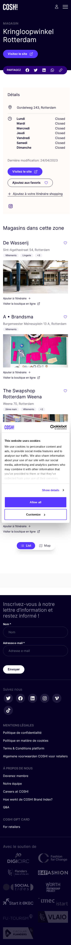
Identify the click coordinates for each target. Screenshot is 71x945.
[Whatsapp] (52, 70)
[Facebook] (27, 70)
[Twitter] (35, 70)
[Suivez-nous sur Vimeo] (56, 698)
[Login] (56, 7)
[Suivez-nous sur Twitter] (8, 698)
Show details (50, 490)
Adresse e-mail (14, 643)
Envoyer (14, 669)
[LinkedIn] (44, 70)
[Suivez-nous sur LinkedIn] (32, 698)
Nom (7, 624)
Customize (33, 514)
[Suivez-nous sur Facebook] (20, 698)
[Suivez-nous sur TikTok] (8, 710)
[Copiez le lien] (60, 70)
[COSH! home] (10, 7)
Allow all (35, 502)
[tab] (26, 545)
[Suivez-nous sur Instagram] (44, 698)
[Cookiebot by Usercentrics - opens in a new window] (50, 427)
